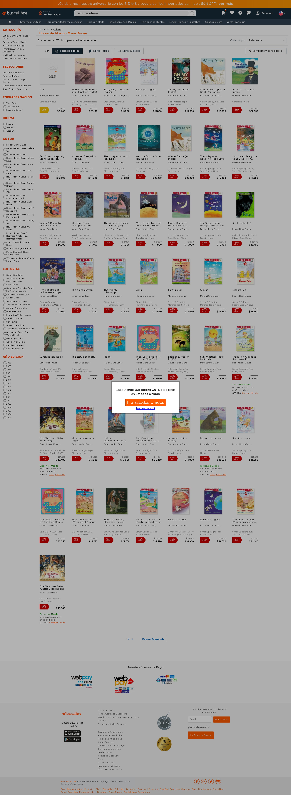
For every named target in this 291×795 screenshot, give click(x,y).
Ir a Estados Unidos (145, 402)
